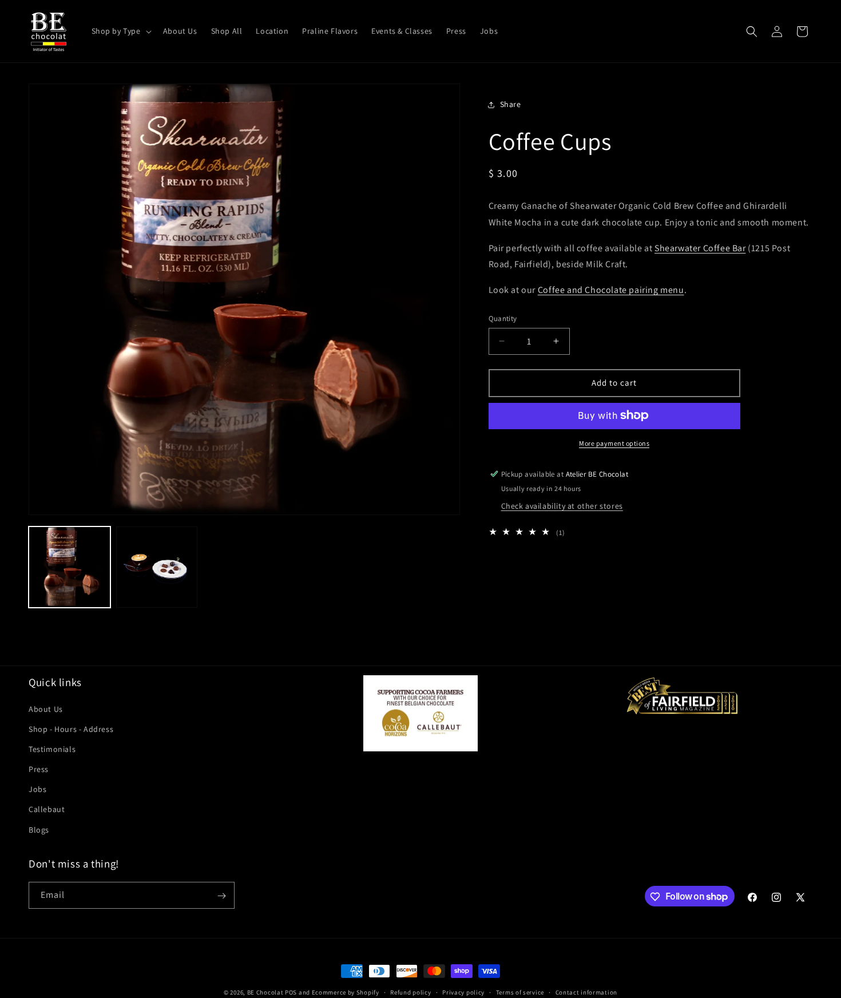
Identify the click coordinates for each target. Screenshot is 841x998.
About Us (46, 708)
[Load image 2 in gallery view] (157, 567)
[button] (120, 31)
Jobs (37, 789)
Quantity (503, 318)
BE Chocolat (265, 992)
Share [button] (510, 104)
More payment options (614, 442)
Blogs (39, 829)
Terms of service (520, 992)
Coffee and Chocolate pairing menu (611, 290)
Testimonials (52, 748)
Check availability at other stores (562, 506)
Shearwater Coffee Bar (700, 248)
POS (291, 992)
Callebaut (47, 809)
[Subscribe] (221, 895)
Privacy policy (463, 992)
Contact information (586, 992)
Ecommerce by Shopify (345, 992)
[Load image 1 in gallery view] (69, 567)
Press (39, 769)
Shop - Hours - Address (71, 728)
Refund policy (410, 992)
